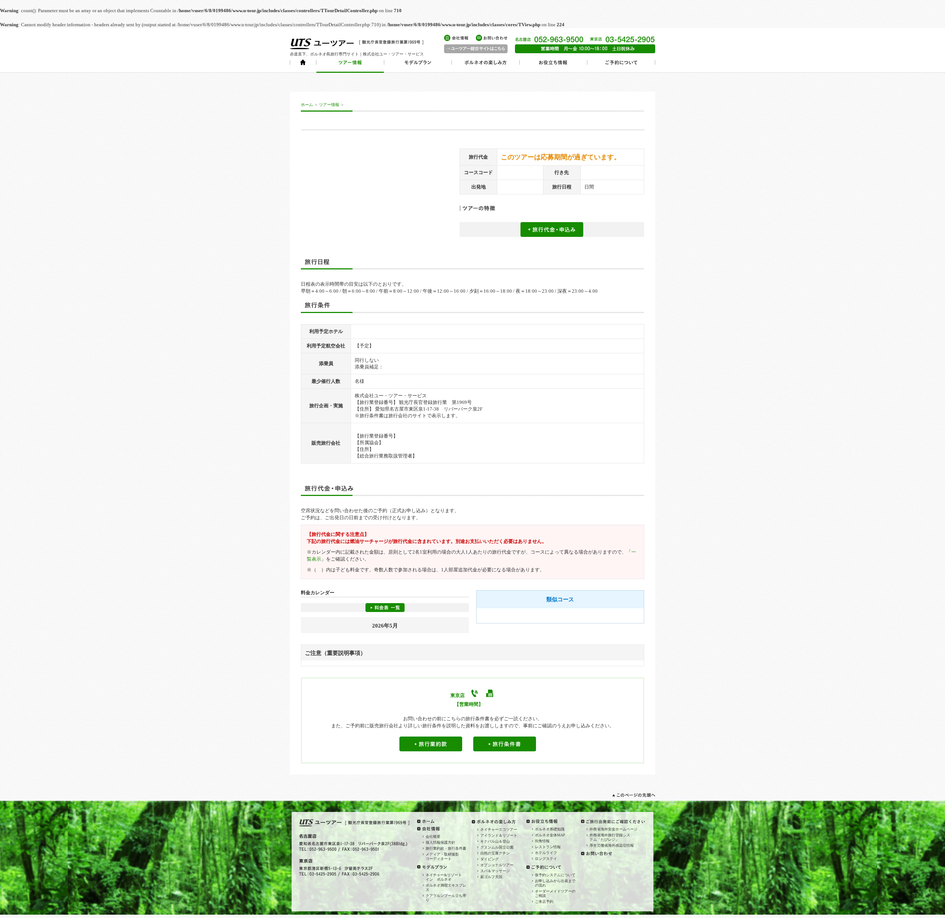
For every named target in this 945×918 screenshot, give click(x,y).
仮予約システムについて (555, 875)
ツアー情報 (329, 104)
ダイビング (489, 859)
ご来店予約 (544, 902)
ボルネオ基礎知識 (549, 829)
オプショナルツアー (496, 865)
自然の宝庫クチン (495, 853)
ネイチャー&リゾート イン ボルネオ (445, 877)
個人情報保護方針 (440, 842)
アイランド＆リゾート (498, 835)
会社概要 (433, 836)
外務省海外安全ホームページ (614, 829)
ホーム (307, 104)
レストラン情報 (548, 847)
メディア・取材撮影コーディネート (442, 856)
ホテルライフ (546, 853)
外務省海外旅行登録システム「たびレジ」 (610, 837)
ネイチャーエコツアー (498, 829)
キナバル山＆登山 (495, 841)
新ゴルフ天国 (491, 877)
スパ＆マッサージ (495, 871)
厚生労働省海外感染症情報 (612, 845)
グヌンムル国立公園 (496, 847)
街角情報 (542, 841)
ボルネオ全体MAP (550, 835)
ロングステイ (546, 859)
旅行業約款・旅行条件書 (446, 848)
